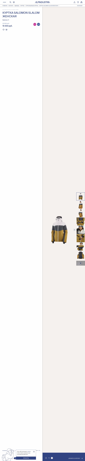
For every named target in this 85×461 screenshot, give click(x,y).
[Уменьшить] (46, 458)
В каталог (80, 5)
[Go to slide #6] (80, 238)
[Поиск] (10, 2)
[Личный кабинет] (74, 2)
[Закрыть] (34, 451)
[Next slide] (74, 230)
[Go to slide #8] (80, 255)
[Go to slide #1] (80, 196)
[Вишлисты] (78, 2)
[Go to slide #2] (80, 205)
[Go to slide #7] (80, 246)
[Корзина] (81, 2)
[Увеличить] (52, 458)
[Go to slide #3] (80, 213)
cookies (29, 451)
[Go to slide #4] (80, 221)
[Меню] (4, 2)
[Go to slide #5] (80, 230)
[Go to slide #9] (80, 263)
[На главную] (42, 2)
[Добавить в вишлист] (3, 30)
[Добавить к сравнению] (6, 30)
